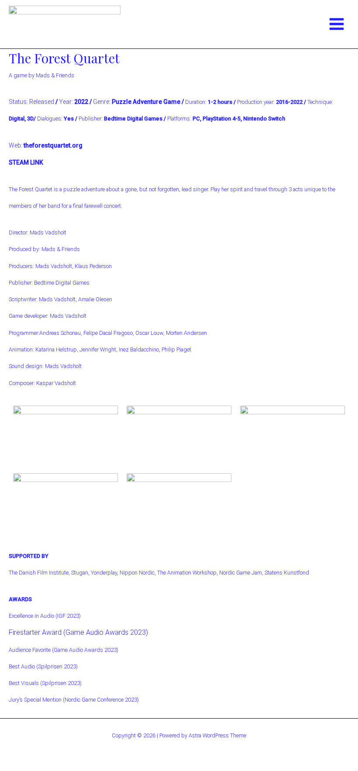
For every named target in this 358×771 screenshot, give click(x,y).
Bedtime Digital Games (62, 282)
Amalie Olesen (95, 299)
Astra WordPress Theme (217, 735)
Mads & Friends (60, 249)
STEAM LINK (26, 162)
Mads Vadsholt (48, 232)
